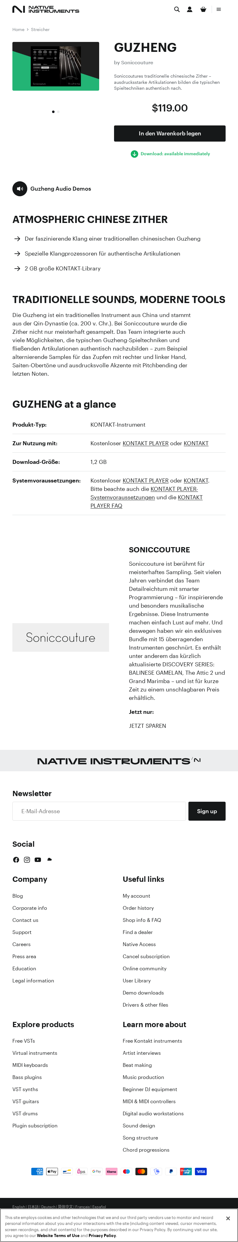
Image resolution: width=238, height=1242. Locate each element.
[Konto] (189, 9)
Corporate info (29, 907)
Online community (144, 968)
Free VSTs (23, 1040)
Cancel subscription (146, 956)
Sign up (207, 811)
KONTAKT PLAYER (146, 443)
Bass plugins (27, 1077)
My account (136, 895)
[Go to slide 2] (58, 112)
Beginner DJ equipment (150, 1089)
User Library (137, 980)
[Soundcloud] (49, 860)
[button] (51, 188)
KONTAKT (196, 443)
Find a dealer (138, 932)
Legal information (33, 980)
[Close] (228, 1218)
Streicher (40, 29)
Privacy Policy (102, 1236)
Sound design (139, 1125)
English (18, 1207)
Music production (143, 1077)
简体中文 (65, 1207)
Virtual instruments (34, 1052)
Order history (138, 907)
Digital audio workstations (153, 1113)
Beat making (137, 1065)
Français (82, 1207)
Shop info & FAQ (142, 920)
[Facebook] (16, 860)
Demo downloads (143, 992)
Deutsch (48, 1207)
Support (22, 932)
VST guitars (25, 1101)
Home (18, 29)
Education (24, 968)
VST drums (25, 1113)
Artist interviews (142, 1052)
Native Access (139, 944)
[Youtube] (38, 860)
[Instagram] (27, 860)
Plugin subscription (35, 1125)
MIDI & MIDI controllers (149, 1101)
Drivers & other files (145, 1004)
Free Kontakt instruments (152, 1040)
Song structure (140, 1137)
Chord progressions (146, 1149)
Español (99, 1207)
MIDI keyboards (30, 1065)
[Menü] (219, 9)
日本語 (33, 1207)
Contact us (25, 920)
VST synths (25, 1089)
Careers (21, 944)
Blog (17, 895)
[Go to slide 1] (53, 112)
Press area (24, 956)
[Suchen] (177, 9)
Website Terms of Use (58, 1236)
